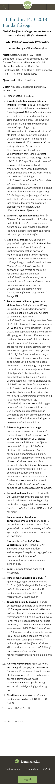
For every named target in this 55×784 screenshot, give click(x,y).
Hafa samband (13, 769)
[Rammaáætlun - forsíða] (27, 8)
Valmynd (50, 7)
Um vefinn (32, 769)
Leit (4, 7)
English (27, 779)
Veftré (46, 769)
